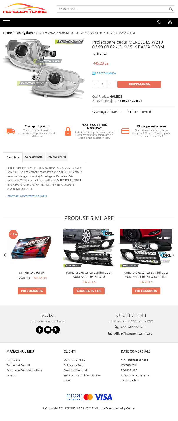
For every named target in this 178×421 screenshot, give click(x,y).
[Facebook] (39, 330)
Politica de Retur (74, 365)
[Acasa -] (25, 9)
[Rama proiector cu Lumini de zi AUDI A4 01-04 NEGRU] (89, 248)
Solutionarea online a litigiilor (82, 375)
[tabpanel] (44, 69)
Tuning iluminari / (28, 33)
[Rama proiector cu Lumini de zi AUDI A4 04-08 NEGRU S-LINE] (146, 248)
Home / (9, 33)
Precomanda (139, 84)
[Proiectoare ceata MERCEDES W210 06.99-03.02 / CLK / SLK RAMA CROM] (44, 69)
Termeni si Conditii (18, 365)
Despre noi (13, 360)
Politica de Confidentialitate (24, 370)
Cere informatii (141, 112)
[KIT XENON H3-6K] (31, 248)
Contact (12, 375)
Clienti (70, 351)
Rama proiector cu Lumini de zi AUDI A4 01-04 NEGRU (89, 274)
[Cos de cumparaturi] (170, 22)
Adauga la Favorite (107, 112)
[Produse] (7, 23)
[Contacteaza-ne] (159, 22)
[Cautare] (171, 9)
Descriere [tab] (13, 157)
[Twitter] (56, 330)
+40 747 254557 (133, 327)
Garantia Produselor (77, 370)
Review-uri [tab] (57, 157)
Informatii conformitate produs (27, 196)
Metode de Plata (74, 360)
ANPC (67, 380)
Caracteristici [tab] (34, 157)
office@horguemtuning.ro (132, 333)
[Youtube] (48, 330)
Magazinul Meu (20, 351)
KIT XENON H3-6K (32, 272)
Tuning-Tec (99, 53)
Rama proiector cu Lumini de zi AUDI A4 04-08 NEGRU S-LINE (146, 274)
